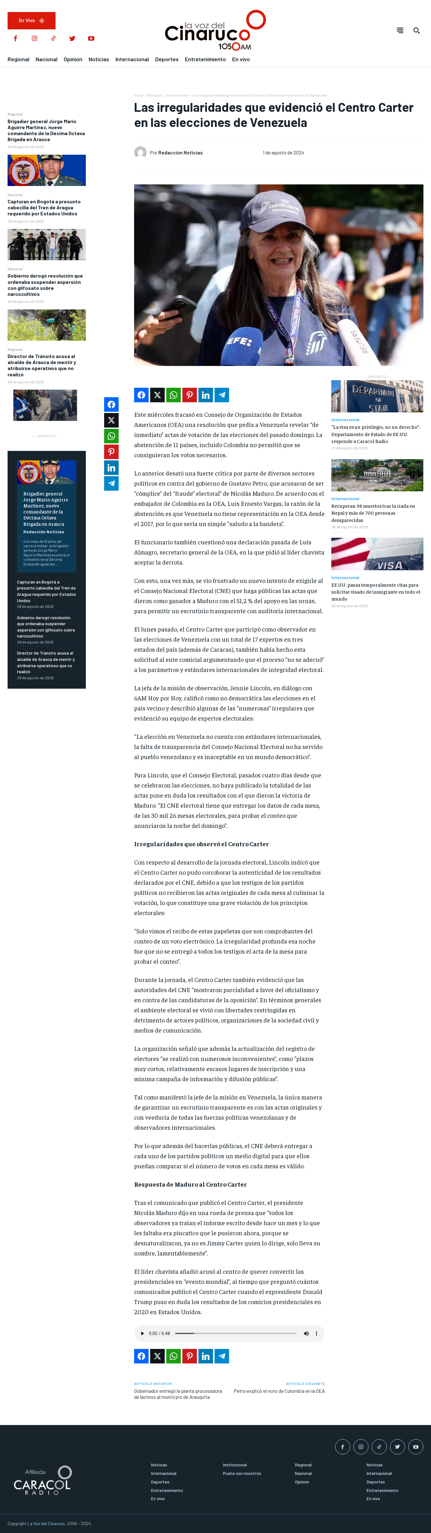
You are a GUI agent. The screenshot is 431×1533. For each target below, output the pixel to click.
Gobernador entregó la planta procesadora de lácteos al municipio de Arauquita (178, 1394)
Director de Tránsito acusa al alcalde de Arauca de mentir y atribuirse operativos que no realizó (42, 365)
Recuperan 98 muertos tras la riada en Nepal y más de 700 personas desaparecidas (373, 512)
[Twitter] (72, 39)
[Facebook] (15, 39)
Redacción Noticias (43, 531)
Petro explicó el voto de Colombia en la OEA (279, 1391)
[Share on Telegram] (222, 395)
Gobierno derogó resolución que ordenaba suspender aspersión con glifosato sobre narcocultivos (45, 284)
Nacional (15, 194)
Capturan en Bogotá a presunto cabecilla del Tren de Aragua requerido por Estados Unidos (44, 207)
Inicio (138, 95)
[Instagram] (34, 39)
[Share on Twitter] (157, 395)
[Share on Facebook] (141, 395)
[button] (416, 30)
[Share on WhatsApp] (173, 395)
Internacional (177, 95)
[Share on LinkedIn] (205, 395)
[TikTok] (53, 39)
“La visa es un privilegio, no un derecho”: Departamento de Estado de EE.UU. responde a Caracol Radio (375, 433)
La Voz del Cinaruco (46, 1523)
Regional (15, 114)
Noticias (154, 95)
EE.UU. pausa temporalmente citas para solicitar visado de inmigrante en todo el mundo (375, 591)
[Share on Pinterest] (189, 395)
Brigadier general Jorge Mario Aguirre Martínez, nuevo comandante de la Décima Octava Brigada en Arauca (46, 130)
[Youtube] (91, 39)
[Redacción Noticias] (142, 152)
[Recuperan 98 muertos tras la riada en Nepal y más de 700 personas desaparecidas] (377, 475)
